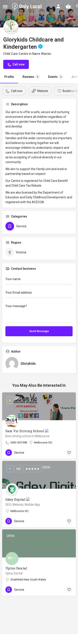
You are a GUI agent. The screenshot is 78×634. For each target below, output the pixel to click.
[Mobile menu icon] (5, 6)
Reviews (30, 77)
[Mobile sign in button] (58, 6)
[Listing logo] (10, 27)
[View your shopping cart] (68, 6)
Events (55, 77)
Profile (9, 77)
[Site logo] (27, 6)
